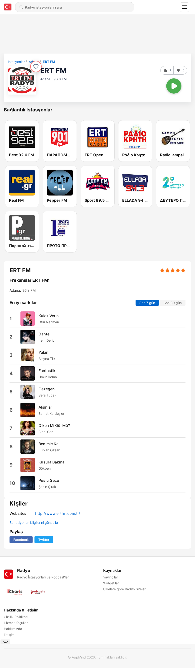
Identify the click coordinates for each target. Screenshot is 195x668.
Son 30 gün (173, 303)
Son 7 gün (147, 303)
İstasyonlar (16, 62)
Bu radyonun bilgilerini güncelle (34, 522)
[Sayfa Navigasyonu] (184, 7)
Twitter (43, 540)
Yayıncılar (110, 577)
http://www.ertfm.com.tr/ (57, 513)
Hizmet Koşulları (16, 623)
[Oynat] (173, 86)
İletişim (9, 635)
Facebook (21, 540)
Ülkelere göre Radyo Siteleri (124, 589)
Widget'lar (111, 583)
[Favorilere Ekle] (36, 66)
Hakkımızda (13, 629)
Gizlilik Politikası (16, 617)
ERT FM (49, 62)
